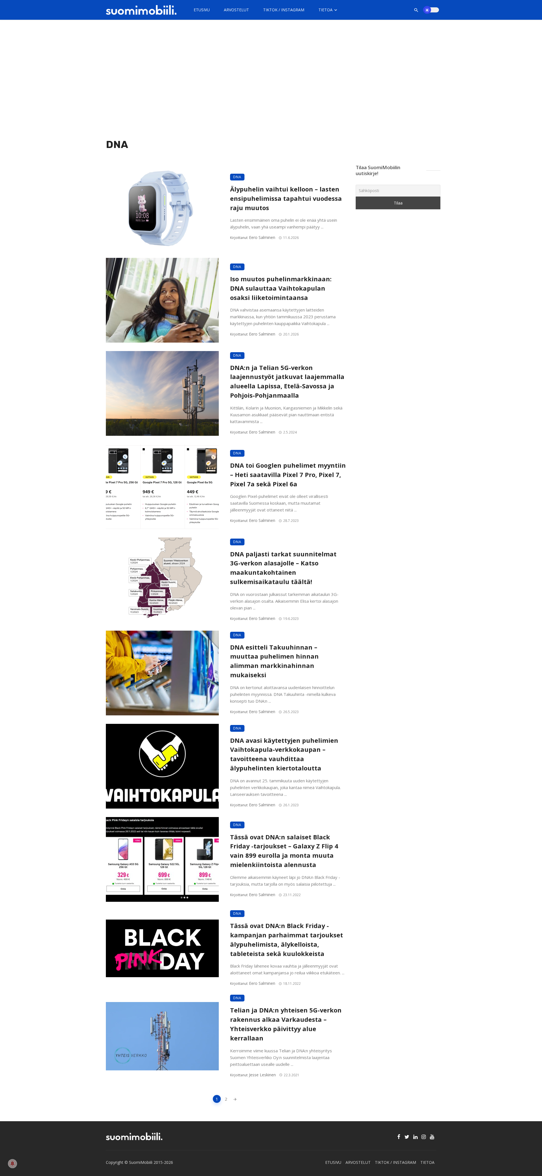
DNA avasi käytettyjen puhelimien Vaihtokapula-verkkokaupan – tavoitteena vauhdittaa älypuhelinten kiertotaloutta (284, 754)
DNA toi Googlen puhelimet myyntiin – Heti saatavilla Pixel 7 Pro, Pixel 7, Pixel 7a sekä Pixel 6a (288, 474)
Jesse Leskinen (262, 1074)
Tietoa (325, 9)
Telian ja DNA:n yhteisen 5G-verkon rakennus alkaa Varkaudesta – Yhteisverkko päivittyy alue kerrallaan (286, 1024)
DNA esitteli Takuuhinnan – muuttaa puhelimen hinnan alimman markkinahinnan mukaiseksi (274, 661)
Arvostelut (236, 9)
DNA (237, 177)
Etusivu (202, 9)
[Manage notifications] (12, 1163)
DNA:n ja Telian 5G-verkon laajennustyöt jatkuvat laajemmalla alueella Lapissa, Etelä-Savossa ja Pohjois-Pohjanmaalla (287, 381)
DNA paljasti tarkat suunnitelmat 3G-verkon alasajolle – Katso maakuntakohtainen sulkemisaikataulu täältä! (283, 568)
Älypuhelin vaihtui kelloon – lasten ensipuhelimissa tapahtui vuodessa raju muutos (286, 198)
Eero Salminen (262, 237)
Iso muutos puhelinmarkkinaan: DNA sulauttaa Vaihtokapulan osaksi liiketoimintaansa (281, 288)
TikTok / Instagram (283, 9)
